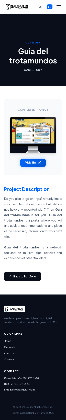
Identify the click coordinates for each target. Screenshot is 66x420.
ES (40, 6)
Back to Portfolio (24, 276)
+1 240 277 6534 (20, 383)
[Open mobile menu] (58, 6)
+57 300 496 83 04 (28, 378)
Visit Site (31, 162)
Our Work (9, 347)
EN (49, 6)
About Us (9, 353)
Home (7, 340)
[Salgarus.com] (17, 7)
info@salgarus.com (23, 389)
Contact (9, 359)
